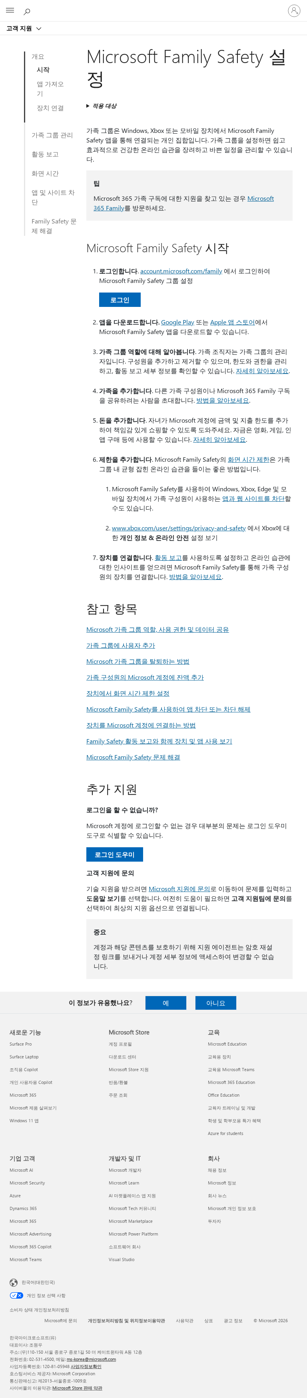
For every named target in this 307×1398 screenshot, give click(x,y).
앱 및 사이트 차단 (53, 197)
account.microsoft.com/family (181, 271)
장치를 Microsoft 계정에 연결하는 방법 (141, 725)
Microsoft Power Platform (133, 1234)
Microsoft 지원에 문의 (179, 888)
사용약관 (184, 1320)
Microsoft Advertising (30, 1234)
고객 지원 (20, 28)
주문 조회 (118, 1095)
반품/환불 (118, 1082)
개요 (38, 56)
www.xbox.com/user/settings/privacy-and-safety (179, 528)
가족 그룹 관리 (52, 135)
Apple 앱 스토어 (232, 322)
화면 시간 (45, 173)
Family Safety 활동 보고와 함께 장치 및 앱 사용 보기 (159, 741)
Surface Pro (21, 1044)
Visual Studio (121, 1259)
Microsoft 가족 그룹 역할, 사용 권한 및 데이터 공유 (157, 629)
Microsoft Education (227, 1044)
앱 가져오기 (50, 88)
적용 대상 (104, 105)
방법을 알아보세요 (222, 400)
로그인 (120, 299)
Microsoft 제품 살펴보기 (33, 1108)
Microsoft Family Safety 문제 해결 (133, 757)
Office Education (223, 1095)
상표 (208, 1320)
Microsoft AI (21, 1170)
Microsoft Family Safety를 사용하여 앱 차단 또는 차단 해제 (168, 709)
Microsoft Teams (26, 1259)
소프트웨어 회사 (125, 1247)
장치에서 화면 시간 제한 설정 (127, 693)
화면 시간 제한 (248, 459)
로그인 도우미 (115, 854)
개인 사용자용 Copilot (31, 1082)
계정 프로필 (120, 1044)
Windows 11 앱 (24, 1120)
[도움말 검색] (28, 10)
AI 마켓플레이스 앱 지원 (132, 1195)
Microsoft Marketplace (131, 1221)
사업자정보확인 (86, 1366)
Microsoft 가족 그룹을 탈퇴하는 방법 (137, 661)
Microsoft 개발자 (125, 1170)
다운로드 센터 (122, 1057)
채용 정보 (217, 1170)
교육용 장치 (219, 1057)
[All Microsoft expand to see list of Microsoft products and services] (10, 10)
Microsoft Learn (124, 1183)
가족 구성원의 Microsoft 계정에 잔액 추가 (145, 677)
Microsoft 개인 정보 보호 (232, 1208)
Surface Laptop (24, 1057)
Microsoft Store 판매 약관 (77, 1388)
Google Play (177, 322)
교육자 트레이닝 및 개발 (231, 1108)
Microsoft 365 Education (231, 1082)
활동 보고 (45, 154)
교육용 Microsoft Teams (231, 1069)
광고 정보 (233, 1320)
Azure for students (225, 1133)
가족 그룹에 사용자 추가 (120, 645)
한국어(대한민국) (38, 1282)
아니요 (215, 1003)
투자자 (214, 1221)
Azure (15, 1195)
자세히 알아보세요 (262, 370)
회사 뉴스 (217, 1195)
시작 (43, 69)
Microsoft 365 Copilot (31, 1247)
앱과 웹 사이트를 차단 (253, 498)
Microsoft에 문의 (60, 1320)
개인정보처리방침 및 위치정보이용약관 (126, 1320)
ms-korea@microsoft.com (91, 1359)
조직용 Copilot (24, 1069)
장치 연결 (50, 107)
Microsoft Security (27, 1183)
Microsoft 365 (23, 1095)
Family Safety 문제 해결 (54, 226)
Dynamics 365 (23, 1208)
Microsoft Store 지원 (129, 1069)
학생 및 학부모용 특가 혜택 (234, 1120)
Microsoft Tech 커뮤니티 (132, 1208)
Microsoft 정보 (222, 1183)
